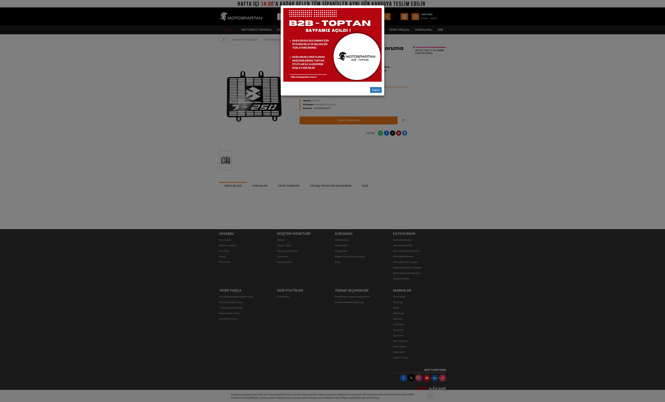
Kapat (375, 90)
